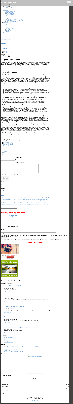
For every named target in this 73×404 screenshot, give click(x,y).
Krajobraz (8, 30)
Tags (2, 195)
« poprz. (5, 151)
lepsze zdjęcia (9, 204)
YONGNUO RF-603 (31, 205)
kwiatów (48, 202)
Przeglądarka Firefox (8, 143)
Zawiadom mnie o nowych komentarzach (11, 174)
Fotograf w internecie (11, 13)
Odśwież (2, 181)
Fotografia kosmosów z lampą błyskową (13, 349)
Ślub (7, 27)
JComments (25, 185)
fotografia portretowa (31, 199)
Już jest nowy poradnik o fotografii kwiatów (13, 351)
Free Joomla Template (6, 402)
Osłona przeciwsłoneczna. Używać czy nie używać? (15, 341)
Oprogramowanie (10, 14)
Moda (7, 31)
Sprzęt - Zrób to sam (11, 15)
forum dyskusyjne (31, 197)
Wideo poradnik (9, 12)
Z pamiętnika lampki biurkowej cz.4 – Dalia (14, 306)
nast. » (4, 152)
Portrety (8, 29)
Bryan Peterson (8, 197)
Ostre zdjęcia (28, 204)
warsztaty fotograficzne (11, 205)
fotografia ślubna (45, 199)
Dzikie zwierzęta (10, 28)
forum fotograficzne (38, 197)
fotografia (47, 197)
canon (12, 197)
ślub (2, 207)
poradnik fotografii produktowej (42, 204)
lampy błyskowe (3, 204)
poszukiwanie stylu (4, 205)
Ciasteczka (4, 48)
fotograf (43, 197)
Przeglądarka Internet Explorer (10, 145)
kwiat (43, 202)
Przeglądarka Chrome (8, 144)
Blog (5, 316)
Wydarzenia (12, 46)
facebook (3, 190)
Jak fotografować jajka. (9, 348)
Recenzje (5, 22)
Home (8, 46)
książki (37, 202)
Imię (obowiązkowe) (19, 157)
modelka (19, 204)
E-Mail (16, 159)
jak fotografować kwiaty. (9, 202)
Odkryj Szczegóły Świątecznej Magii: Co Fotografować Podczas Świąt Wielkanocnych (23, 346)
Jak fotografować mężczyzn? (10, 337)
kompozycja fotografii (31, 202)
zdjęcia (42, 205)
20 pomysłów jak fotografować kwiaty (14, 19)
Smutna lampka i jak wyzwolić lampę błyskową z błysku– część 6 (19, 327)
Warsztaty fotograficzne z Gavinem (21, 205)
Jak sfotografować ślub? (24, 202)
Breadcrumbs (4, 43)
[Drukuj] (5, 51)
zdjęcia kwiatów (45, 205)
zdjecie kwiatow (37, 205)
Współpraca (6, 32)
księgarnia (40, 202)
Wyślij (2, 184)
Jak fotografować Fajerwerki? (11, 296)
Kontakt (5, 33)
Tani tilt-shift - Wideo (8, 342)
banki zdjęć (3, 197)
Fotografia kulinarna (4, 199)
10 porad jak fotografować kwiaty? (12, 285)
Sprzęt (7, 24)
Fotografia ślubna (10, 16)
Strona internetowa (19, 162)
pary (36, 204)
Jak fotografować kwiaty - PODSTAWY (14, 20)
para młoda (33, 204)
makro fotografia (14, 204)
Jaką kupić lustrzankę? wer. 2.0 (13, 21)
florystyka (26, 197)
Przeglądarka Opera (8, 142)
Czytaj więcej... (54, 4)
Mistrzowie (5, 26)
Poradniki (5, 10)
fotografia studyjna (39, 199)
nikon (25, 204)
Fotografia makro (25, 199)
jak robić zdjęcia (16, 202)
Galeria (5, 9)
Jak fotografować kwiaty (11, 7)
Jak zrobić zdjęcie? (10, 11)
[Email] (5, 52)
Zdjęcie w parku (7, 350)
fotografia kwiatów (15, 199)
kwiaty (45, 202)
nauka (22, 204)
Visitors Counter (35, 400)
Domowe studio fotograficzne (18, 197)
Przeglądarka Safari (7, 146)
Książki (7, 23)
